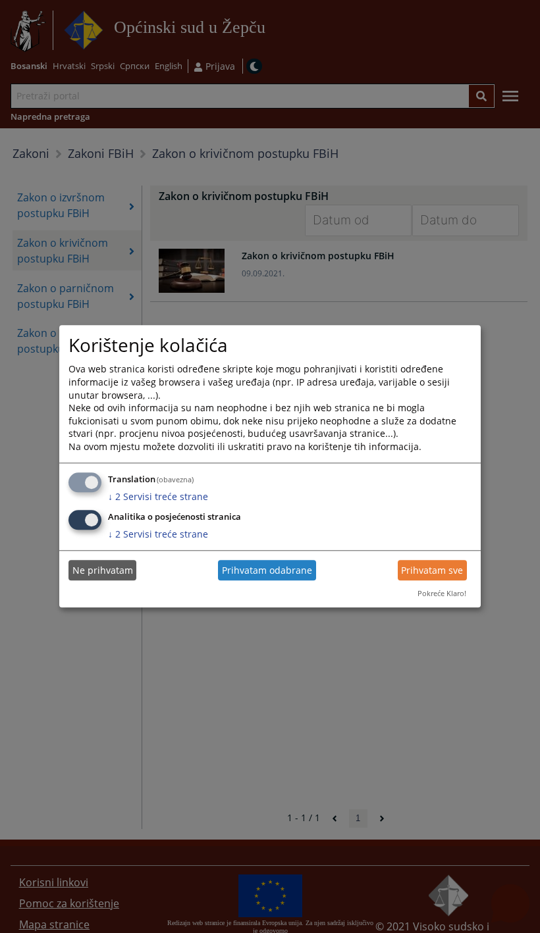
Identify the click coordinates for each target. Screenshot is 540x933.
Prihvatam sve (432, 570)
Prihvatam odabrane (267, 570)
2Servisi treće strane (158, 496)
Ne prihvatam (102, 570)
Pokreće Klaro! (442, 593)
